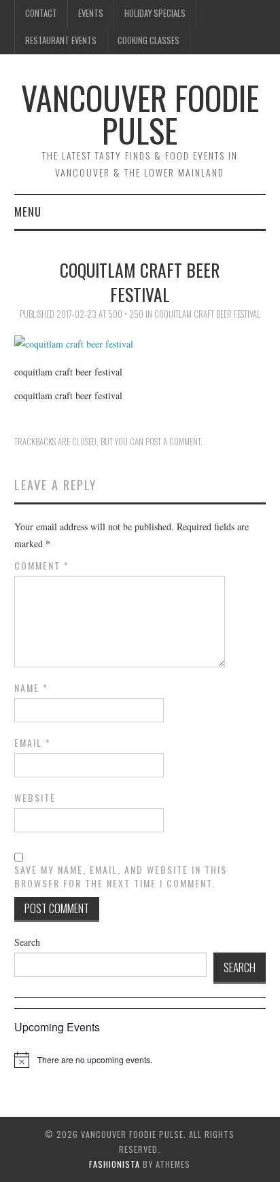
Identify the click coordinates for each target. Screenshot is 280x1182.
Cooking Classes (148, 40)
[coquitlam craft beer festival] (73, 342)
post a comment (172, 441)
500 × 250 (125, 314)
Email (32, 743)
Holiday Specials (155, 13)
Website (35, 798)
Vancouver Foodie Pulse (140, 113)
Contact (41, 13)
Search (27, 942)
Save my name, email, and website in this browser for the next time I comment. (120, 876)
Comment (41, 565)
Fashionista (114, 1164)
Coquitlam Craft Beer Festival (207, 314)
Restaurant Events (61, 40)
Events (90, 13)
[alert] (94, 1060)
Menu (27, 211)
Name (31, 688)
